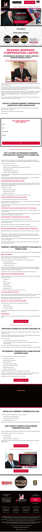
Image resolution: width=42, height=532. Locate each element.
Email (3, 128)
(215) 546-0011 (8, 500)
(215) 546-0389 (7, 502)
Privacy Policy (26, 527)
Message (4, 135)
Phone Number (5, 131)
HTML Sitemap (20, 527)
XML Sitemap (15, 527)
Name (3, 124)
